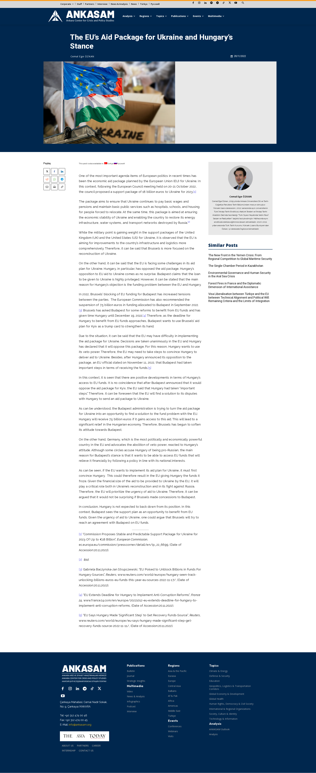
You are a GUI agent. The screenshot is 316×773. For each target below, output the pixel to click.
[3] (80, 310)
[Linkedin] (205, 3)
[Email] (46, 187)
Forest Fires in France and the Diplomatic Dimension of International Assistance (234, 285)
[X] (229, 3)
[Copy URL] (62, 187)
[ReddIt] (46, 179)
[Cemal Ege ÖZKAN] (240, 178)
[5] (149, 368)
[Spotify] (211, 3)
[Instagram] (199, 3)
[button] (243, 3)
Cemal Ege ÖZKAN (82, 56)
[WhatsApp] (54, 179)
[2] (80, 559)
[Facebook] (193, 3)
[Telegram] (217, 3)
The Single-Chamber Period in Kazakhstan (235, 265)
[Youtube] (236, 3)
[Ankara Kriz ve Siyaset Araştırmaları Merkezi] (81, 16)
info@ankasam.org (80, 724)
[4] (144, 315)
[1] (194, 191)
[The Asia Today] (84, 736)
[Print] (54, 187)
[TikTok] (223, 3)
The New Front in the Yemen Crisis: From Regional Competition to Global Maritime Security (240, 257)
